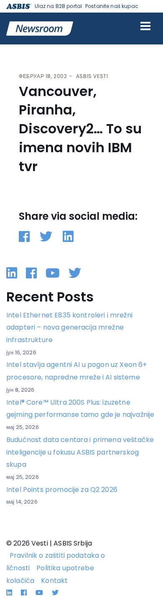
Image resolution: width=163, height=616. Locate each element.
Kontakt (54, 580)
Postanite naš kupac (111, 6)
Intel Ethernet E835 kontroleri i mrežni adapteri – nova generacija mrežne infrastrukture (69, 327)
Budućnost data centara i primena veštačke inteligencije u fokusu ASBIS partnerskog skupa (80, 452)
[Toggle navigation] (145, 26)
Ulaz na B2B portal (58, 6)
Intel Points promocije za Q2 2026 (61, 489)
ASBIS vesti (92, 76)
